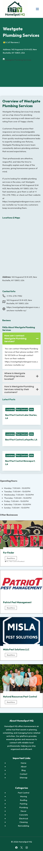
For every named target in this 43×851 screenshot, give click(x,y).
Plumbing (23, 807)
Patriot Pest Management (17, 602)
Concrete (23, 814)
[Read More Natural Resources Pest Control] (21, 678)
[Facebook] (16, 847)
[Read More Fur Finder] (21, 535)
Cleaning (23, 822)
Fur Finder (8, 552)
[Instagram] (26, 847)
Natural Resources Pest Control (20, 696)
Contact (23, 774)
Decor (23, 811)
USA (31, 409)
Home (23, 763)
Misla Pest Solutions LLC (16, 649)
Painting (23, 803)
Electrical (23, 818)
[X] (21, 847)
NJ (7, 561)
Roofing (23, 800)
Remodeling (23, 825)
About (23, 766)
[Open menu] (37, 8)
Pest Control (22, 409)
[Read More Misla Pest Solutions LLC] (21, 631)
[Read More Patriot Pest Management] (21, 584)
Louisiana (10, 409)
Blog (24, 770)
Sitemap (23, 777)
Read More (12, 558)
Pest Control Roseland (16, 561)
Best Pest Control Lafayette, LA (21, 439)
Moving (23, 796)
